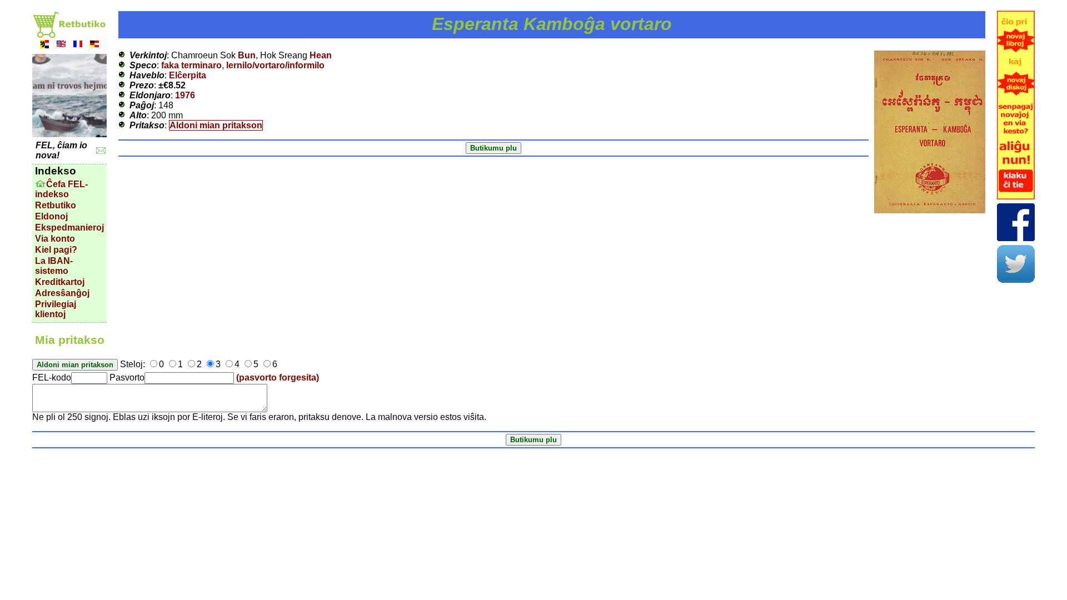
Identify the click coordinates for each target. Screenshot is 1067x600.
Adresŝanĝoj (62, 293)
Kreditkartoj (59, 282)
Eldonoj (51, 216)
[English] (61, 45)
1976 (185, 95)
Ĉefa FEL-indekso (61, 189)
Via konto (55, 238)
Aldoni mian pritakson (215, 125)
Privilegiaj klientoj (55, 309)
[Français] (78, 45)
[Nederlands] (44, 45)
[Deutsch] (94, 45)
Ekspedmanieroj (69, 227)
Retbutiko (55, 205)
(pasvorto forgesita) (277, 377)
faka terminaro (191, 65)
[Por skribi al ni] (101, 151)
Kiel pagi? (56, 249)
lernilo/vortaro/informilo (275, 65)
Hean (321, 55)
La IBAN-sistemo (54, 266)
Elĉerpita (187, 75)
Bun (247, 55)
